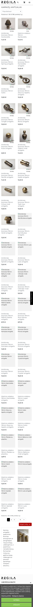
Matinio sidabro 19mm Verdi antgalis (7, 479)
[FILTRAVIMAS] (31, 303)
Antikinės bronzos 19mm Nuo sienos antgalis (23, 316)
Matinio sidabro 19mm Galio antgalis (24, 425)
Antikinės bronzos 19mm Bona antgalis (23, 119)
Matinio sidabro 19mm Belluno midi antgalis (24, 452)
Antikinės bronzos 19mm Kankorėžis (7, 35)
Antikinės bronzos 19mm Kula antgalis (7, 146)
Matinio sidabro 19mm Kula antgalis (24, 479)
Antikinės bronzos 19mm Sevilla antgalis (7, 175)
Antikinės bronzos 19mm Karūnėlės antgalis (23, 63)
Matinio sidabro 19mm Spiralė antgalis (7, 506)
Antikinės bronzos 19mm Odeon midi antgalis (23, 147)
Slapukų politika (6, 596)
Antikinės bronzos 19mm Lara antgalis (23, 260)
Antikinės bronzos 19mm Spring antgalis (7, 62)
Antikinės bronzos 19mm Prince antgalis (24, 344)
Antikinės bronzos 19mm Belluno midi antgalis (7, 288)
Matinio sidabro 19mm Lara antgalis (24, 506)
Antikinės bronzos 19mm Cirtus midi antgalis (7, 203)
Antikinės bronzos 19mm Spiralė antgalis (7, 260)
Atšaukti (16, 605)
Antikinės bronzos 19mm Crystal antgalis (24, 371)
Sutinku (16, 600)
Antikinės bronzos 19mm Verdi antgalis (7, 231)
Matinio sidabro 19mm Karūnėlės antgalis (8, 398)
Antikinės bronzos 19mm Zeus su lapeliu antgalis (24, 92)
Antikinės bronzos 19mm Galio (7, 91)
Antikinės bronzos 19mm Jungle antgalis (7, 119)
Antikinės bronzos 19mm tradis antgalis (23, 175)
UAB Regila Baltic (8, 582)
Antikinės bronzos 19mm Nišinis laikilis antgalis (7, 316)
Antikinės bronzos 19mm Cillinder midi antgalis (23, 288)
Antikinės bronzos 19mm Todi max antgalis (23, 203)
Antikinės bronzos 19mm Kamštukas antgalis (23, 232)
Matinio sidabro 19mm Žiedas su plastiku (7, 452)
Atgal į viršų (25, 524)
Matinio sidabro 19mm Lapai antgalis (24, 398)
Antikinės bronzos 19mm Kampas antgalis (8, 344)
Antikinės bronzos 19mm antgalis (7, 371)
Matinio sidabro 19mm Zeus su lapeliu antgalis (7, 425)
